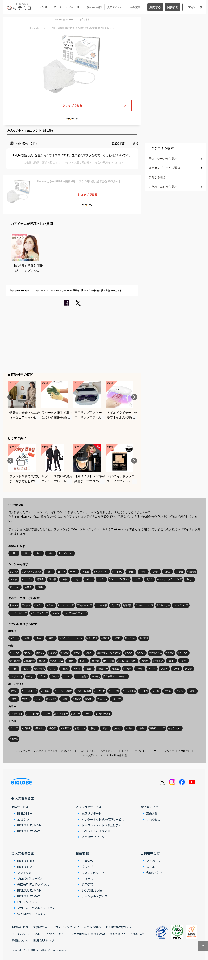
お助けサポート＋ (93, 813)
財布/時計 (127, 605)
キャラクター (175, 728)
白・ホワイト (16, 713)
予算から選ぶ (157, 177)
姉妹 (105, 728)
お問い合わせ (19, 927)
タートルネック (29, 691)
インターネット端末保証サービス (103, 819)
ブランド (87, 867)
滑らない (28, 653)
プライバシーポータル (25, 934)
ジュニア (14, 728)
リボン (180, 691)
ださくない (182, 653)
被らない (141, 653)
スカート (50, 605)
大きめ (42, 661)
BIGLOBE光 (24, 813)
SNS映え (95, 676)
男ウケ (188, 668)
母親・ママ (80, 728)
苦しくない (15, 653)
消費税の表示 (41, 927)
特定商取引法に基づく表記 (88, 934)
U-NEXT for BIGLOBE (96, 831)
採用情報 (87, 884)
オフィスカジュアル (32, 571)
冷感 (27, 638)
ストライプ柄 (129, 691)
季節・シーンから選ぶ (163, 158)
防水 (39, 638)
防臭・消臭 (92, 638)
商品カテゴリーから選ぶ (164, 168)
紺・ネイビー (61, 713)
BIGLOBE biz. (26, 861)
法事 (40, 587)
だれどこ (39, 751)
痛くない (169, 653)
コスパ (67, 676)
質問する (155, 7)
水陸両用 (105, 638)
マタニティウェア (39, 613)
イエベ (152, 668)
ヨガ (137, 579)
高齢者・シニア (157, 728)
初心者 (52, 728)
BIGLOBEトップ (43, 940)
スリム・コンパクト (127, 661)
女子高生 (26, 728)
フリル (168, 691)
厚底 (140, 668)
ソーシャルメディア (94, 896)
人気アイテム (114, 7)
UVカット (14, 638)
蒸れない (40, 653)
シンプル (38, 699)
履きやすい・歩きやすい (109, 653)
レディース (72, 7)
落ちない (129, 653)
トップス (14, 605)
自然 (65, 699)
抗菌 (117, 638)
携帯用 (145, 661)
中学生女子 (39, 728)
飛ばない (52, 653)
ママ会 (14, 579)
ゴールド (87, 713)
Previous (10, 397)
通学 (65, 579)
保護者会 (191, 571)
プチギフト (65, 728)
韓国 (89, 668)
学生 (142, 728)
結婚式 (28, 587)
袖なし (52, 668)
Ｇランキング (22, 751)
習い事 (52, 579)
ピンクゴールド (103, 713)
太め (71, 661)
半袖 (14, 668)
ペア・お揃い (81, 676)
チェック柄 (113, 691)
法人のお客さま (22, 853)
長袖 (26, 668)
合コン (61, 571)
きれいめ (77, 699)
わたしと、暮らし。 (86, 751)
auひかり (23, 819)
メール (150, 867)
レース (155, 691)
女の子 (117, 728)
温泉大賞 (152, 813)
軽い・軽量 (108, 661)
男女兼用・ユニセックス (115, 676)
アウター (26, 605)
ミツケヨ (169, 751)
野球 (149, 579)
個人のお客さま (22, 798)
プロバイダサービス (30, 878)
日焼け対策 (29, 661)
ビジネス (14, 571)
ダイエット (15, 587)
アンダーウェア (84, 605)
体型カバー (102, 668)
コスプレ (14, 739)
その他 (55, 613)
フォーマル (116, 699)
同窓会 (85, 571)
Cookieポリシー (55, 934)
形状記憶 (143, 638)
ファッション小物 (144, 605)
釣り (189, 579)
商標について (19, 940)
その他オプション (93, 837)
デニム (14, 691)
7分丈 (65, 668)
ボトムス (38, 605)
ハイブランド (16, 676)
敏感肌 (115, 668)
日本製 (77, 668)
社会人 (129, 728)
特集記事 (135, 7)
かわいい (26, 699)
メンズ (43, 7)
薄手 (183, 661)
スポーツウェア (180, 605)
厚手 (171, 661)
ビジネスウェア (66, 605)
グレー (46, 713)
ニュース (87, 878)
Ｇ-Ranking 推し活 (116, 755)
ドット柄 (143, 691)
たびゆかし (184, 751)
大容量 (95, 661)
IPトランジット (27, 902)
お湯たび (66, 751)
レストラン (117, 571)
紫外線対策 (15, 661)
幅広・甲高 (39, 668)
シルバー (75, 713)
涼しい (89, 653)
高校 (143, 571)
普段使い (89, 699)
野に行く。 (141, 751)
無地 (14, 699)
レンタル (127, 668)
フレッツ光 (24, 873)
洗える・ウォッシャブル (71, 638)
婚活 (167, 571)
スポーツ (89, 579)
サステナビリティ (93, 873)
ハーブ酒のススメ (92, 755)
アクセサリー (163, 605)
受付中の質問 (94, 7)
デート (73, 571)
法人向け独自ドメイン (31, 914)
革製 (192, 691)
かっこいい (102, 699)
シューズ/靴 (101, 605)
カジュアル (51, 699)
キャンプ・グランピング (169, 579)
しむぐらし (153, 819)
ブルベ (164, 668)
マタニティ (27, 579)
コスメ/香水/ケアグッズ (75, 613)
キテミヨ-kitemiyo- (19, 290)
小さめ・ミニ (56, 661)
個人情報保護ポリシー (120, 927)
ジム (101, 579)
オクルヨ (52, 751)
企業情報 (82, 853)
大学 (155, 571)
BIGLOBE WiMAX (28, 831)
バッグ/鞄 (115, 605)
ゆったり (83, 661)
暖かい (77, 653)
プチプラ (54, 676)
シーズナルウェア (18, 613)
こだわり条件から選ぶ (163, 186)
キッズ (57, 7)
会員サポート (154, 873)
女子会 (179, 571)
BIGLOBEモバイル (29, 825)
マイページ (195, 7)
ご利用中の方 (150, 853)
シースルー (45, 691)
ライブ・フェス (101, 571)
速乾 (51, 638)
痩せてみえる (155, 653)
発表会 (40, 579)
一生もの (30, 676)
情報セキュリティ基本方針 (127, 934)
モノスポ (126, 751)
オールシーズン (66, 553)
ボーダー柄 (99, 691)
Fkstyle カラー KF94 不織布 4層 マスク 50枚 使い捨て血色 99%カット (86, 290)
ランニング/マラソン (119, 579)
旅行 (131, 571)
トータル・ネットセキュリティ (101, 825)
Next (134, 397)
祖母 (93, 728)
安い (42, 676)
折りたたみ (158, 661)
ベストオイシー (109, 751)
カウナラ (156, 751)
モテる (176, 668)
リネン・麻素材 (83, 691)
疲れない (64, 653)
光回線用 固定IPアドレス (33, 884)
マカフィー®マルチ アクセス (36, 908)
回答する (172, 7)
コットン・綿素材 (63, 691)
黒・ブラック (32, 713)
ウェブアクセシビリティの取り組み (78, 927)
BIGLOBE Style (92, 890)
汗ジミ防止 (130, 638)
